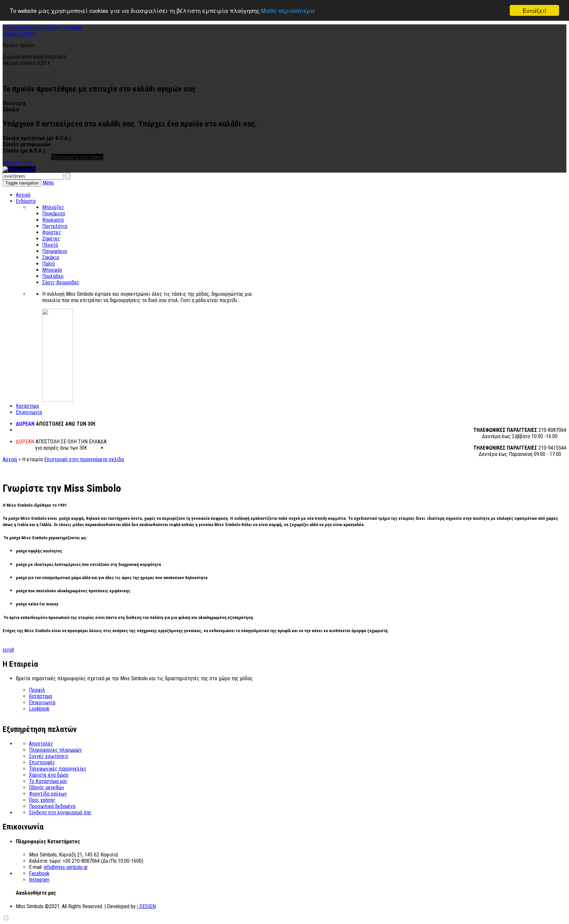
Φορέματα (53, 220)
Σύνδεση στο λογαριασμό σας (60, 812)
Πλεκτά (50, 245)
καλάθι (19, 34)
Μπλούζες (53, 207)
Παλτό (48, 264)
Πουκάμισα (53, 213)
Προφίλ (37, 690)
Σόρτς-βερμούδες (61, 282)
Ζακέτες (51, 239)
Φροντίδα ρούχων (48, 794)
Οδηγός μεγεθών (46, 787)
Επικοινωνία (29, 412)
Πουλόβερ (53, 276)
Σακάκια (50, 257)
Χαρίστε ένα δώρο (48, 775)
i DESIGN (146, 906)
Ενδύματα (26, 201)
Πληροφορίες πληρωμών (55, 750)
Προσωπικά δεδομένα (52, 806)
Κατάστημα (27, 406)
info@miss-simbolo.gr (66, 867)
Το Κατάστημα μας (48, 781)
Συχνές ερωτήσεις (49, 756)
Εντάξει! (534, 10)
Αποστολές (41, 744)
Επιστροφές (42, 762)
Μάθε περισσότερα (288, 11)
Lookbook (39, 709)
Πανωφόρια (54, 251)
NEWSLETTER (17, 163)
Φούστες (51, 232)
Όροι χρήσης (42, 800)
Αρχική (23, 195)
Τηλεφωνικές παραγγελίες (58, 769)
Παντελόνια (54, 226)
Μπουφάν (52, 270)
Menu (48, 183)
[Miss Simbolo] (19, 169)
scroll (8, 650)
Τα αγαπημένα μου (22, 27)
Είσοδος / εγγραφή (62, 27)
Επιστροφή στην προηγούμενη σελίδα (84, 459)
